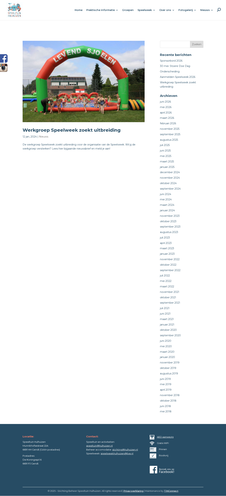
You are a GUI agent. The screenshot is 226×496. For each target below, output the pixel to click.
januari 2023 (167, 253)
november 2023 (170, 215)
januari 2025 (167, 167)
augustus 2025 (169, 139)
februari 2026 (168, 123)
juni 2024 (165, 194)
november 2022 (170, 259)
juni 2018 (165, 406)
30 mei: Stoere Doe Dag (175, 66)
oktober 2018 (168, 400)
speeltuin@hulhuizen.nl (99, 445)
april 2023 (166, 243)
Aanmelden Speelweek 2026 (177, 77)
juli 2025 (165, 145)
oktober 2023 (168, 221)
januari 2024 (167, 210)
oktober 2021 (168, 297)
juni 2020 (165, 340)
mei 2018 (165, 411)
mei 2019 (165, 384)
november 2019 (169, 362)
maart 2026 (167, 117)
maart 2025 (167, 161)
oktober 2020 (168, 329)
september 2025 (170, 134)
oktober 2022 (168, 264)
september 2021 (170, 302)
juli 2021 (165, 308)
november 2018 (170, 395)
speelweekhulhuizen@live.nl (117, 453)
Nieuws (43, 136)
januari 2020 (167, 357)
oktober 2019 (168, 368)
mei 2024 (166, 199)
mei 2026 (165, 107)
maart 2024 (167, 205)
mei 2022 (165, 281)
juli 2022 (165, 275)
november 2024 (170, 177)
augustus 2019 (169, 373)
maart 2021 (167, 319)
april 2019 (165, 389)
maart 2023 (167, 248)
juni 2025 (165, 150)
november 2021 (169, 292)
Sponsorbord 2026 (171, 60)
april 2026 (166, 112)
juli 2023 (165, 237)
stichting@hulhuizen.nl (125, 449)
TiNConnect (171, 490)
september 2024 (170, 188)
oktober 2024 (168, 183)
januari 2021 (167, 324)
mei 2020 (166, 346)
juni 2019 (165, 379)
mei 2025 (165, 156)
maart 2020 (167, 351)
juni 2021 (165, 313)
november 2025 (169, 128)
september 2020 (170, 335)
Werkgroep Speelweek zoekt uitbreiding (72, 130)
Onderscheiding (170, 71)
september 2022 (170, 270)
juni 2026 (165, 101)
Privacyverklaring (133, 490)
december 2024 (170, 172)
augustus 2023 (169, 232)
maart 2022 (167, 286)
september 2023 (170, 226)
